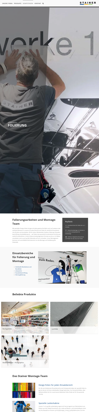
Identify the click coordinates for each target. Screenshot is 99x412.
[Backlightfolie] (25, 318)
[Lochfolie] (74, 318)
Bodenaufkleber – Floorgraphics (13, 363)
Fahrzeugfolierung (20, 275)
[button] (43, 3)
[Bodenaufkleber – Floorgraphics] (25, 351)
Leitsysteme (18, 271)
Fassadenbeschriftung (21, 273)
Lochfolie (55, 329)
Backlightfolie (7, 329)
